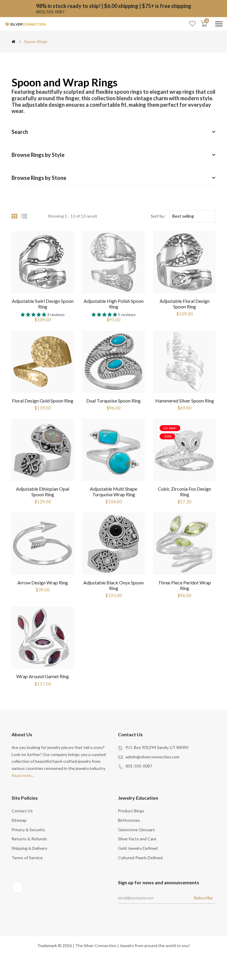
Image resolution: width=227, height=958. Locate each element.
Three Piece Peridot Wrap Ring (184, 585)
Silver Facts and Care (137, 838)
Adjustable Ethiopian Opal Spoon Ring (42, 491)
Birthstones (129, 820)
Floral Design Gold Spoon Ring (42, 400)
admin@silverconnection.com (152, 756)
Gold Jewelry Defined (138, 848)
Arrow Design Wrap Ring (42, 582)
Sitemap (19, 820)
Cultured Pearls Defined (140, 857)
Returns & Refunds (29, 838)
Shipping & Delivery (29, 848)
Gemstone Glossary (136, 829)
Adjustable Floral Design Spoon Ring (185, 303)
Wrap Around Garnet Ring (42, 676)
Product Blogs (131, 810)
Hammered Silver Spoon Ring (184, 400)
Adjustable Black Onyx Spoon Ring (113, 585)
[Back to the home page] (13, 42)
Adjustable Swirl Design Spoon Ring (43, 303)
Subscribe (203, 897)
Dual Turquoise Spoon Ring (113, 400)
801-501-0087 (139, 765)
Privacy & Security (28, 829)
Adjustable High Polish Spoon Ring (114, 303)
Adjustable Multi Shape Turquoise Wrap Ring (113, 491)
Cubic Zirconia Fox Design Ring (184, 491)
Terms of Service (27, 857)
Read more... (23, 775)
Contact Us (22, 810)
